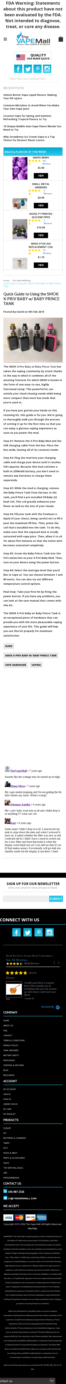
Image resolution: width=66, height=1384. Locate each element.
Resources (8, 1075)
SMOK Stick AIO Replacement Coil (41, 245)
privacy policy (10, 1045)
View (41, 175)
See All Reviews (16, 960)
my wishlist (9, 1114)
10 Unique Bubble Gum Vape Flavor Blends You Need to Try (32, 128)
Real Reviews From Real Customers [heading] (29, 955)
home (6, 1020)
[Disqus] (33, 717)
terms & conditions (14, 1040)
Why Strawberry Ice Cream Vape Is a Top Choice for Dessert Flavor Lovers (29, 138)
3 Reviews (48, 222)
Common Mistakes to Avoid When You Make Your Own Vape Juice (31, 107)
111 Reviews (47, 162)
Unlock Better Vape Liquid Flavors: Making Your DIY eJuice (30, 96)
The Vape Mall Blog (21, 280)
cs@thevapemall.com (22, 1198)
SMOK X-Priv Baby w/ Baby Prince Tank (33, 366)
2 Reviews (48, 192)
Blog (5, 1070)
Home (6, 280)
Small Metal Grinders (41, 185)
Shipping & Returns (13, 1065)
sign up (7, 1099)
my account (9, 1089)
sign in (6, 1094)
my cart (7, 1109)
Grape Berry (41, 157)
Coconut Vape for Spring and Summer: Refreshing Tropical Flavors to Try (27, 117)
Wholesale (9, 1060)
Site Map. (32, 1228)
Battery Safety (11, 1055)
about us (8, 1025)
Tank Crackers (10, 1050)
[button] (54, 962)
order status (10, 1104)
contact (7, 1035)
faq (5, 1030)
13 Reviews (47, 251)
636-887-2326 (16, 1191)
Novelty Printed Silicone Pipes (40, 215)
